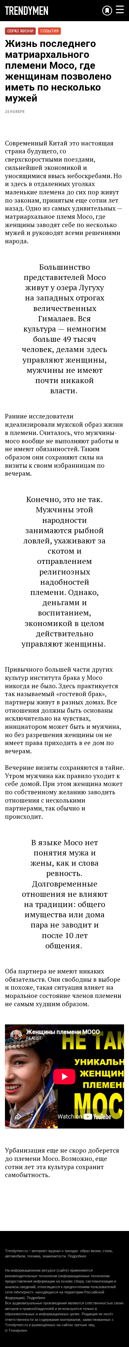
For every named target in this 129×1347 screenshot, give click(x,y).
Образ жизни (20, 30)
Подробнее (77, 1256)
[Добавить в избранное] (107, 11)
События (49, 30)
